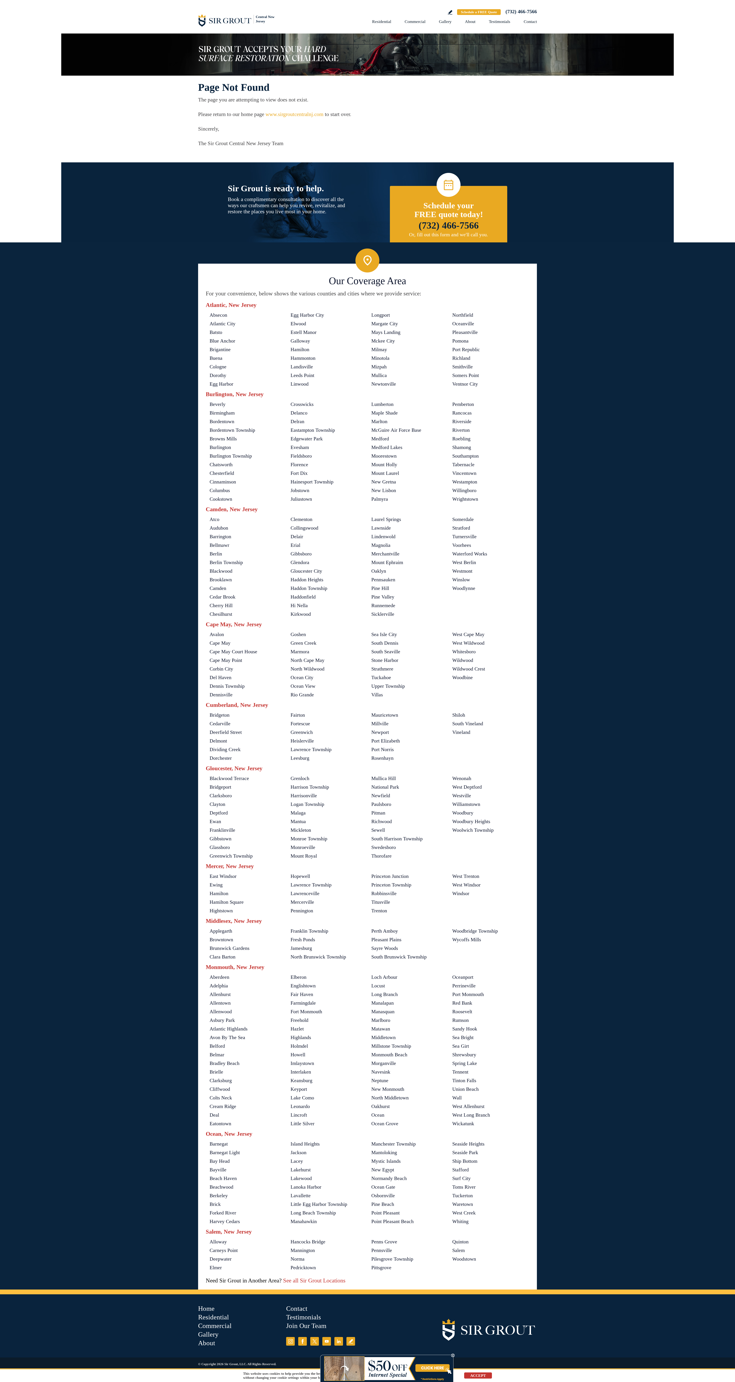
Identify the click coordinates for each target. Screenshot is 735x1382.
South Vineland (467, 723)
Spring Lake (464, 1063)
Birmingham (222, 413)
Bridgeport (220, 787)
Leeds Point (302, 375)
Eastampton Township (313, 430)
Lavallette (301, 1195)
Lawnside (381, 528)
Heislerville (302, 741)
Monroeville (303, 847)
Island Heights (305, 1144)
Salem (458, 1250)
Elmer (216, 1267)
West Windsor (466, 885)
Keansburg (301, 1080)
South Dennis (384, 643)
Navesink (380, 1072)
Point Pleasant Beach (392, 1221)
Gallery (445, 21)
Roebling (461, 439)
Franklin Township (309, 931)
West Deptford (467, 787)
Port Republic (466, 349)
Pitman (378, 813)
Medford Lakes (386, 447)
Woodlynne (463, 588)
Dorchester (221, 758)
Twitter (314, 1341)
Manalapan (382, 1003)
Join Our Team (306, 1326)
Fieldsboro (301, 456)
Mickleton (301, 830)
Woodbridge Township (475, 931)
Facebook (302, 1341)
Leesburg (300, 758)
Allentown (220, 1003)
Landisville (302, 367)
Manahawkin (304, 1221)
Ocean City (302, 677)
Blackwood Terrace (229, 778)
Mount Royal (304, 856)
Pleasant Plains (386, 939)
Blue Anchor (222, 341)
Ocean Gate (383, 1187)
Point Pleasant (385, 1213)
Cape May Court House (233, 651)
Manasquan (382, 1011)
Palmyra (379, 499)
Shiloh (458, 715)
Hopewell (300, 876)
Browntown (221, 939)
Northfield (462, 315)
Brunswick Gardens (229, 948)
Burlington (220, 447)
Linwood (300, 384)
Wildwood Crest (468, 669)
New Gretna (383, 482)
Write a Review (450, 12)
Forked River (223, 1213)
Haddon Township (309, 588)
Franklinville (222, 830)
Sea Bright (463, 1037)
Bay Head (220, 1161)
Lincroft (299, 1115)
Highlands (301, 1037)
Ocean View (303, 686)
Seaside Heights (468, 1144)
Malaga (298, 813)
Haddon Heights (307, 579)
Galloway (300, 341)
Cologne (218, 367)
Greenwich (302, 732)
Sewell (378, 830)
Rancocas (462, 413)
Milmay (379, 349)
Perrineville (464, 986)
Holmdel (299, 1046)
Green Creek (303, 643)
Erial (295, 545)
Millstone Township (391, 1046)
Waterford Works (469, 554)
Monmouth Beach (389, 1054)
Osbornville (383, 1195)
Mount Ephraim (387, 562)
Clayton (217, 804)
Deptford (219, 813)
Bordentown (222, 421)
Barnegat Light (225, 1152)
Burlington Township (231, 456)
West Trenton (465, 876)
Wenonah (461, 778)
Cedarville (220, 723)
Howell (298, 1054)
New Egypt (382, 1170)
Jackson (298, 1152)
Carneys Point (224, 1250)
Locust (378, 986)
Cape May (220, 643)
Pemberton (463, 404)
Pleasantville (465, 332)
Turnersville (464, 536)
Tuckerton (462, 1195)
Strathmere (382, 669)
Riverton (461, 430)
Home (206, 1308)
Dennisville (221, 695)
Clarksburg (221, 1080)
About (470, 21)
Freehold (299, 1020)
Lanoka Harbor (306, 1187)
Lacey (297, 1161)
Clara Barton (222, 957)
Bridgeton (219, 715)
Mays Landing (385, 332)
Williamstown (466, 804)
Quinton (460, 1242)
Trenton (379, 910)
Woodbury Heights (471, 821)
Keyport (299, 1089)
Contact (530, 21)
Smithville (462, 367)
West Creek (464, 1213)
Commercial (415, 21)
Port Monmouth (468, 994)
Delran (297, 421)
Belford (217, 1046)
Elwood (298, 323)
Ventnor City (465, 384)
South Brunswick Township (399, 957)
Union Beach (465, 1089)
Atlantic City (222, 323)
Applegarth (221, 931)
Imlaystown (302, 1063)
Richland (461, 358)
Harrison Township (310, 787)
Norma (298, 1259)
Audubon (219, 528)
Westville (461, 795)
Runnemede (383, 605)
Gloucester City (306, 571)
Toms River (464, 1187)
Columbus (220, 490)
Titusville (380, 902)
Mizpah (379, 367)
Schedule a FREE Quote (479, 12)
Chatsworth (221, 464)
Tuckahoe (381, 677)
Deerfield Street (226, 732)
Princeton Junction (390, 876)
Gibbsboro (301, 554)
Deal (214, 1115)
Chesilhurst (221, 614)
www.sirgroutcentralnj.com (294, 114)
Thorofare (381, 856)
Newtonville (383, 384)
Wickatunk (463, 1123)
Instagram (290, 1341)
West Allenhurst (468, 1106)
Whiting (460, 1221)
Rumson (460, 1020)
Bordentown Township (232, 430)
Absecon (218, 315)
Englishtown (303, 986)
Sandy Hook (464, 1029)
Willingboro (464, 490)
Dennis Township (227, 686)
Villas (377, 695)
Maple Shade (384, 413)
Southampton (465, 456)
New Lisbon (383, 490)
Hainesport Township (312, 482)
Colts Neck (221, 1098)
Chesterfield (222, 473)
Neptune (379, 1080)
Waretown (462, 1204)
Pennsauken (383, 579)
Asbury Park (222, 1020)
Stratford (461, 528)
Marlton (379, 421)
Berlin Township (226, 562)
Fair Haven (302, 994)
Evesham (300, 447)
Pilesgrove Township (392, 1259)
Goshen (298, 634)
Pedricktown (303, 1267)
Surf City (461, 1178)
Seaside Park (465, 1152)
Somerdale (463, 519)
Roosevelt (462, 1011)
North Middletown (390, 1098)
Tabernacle (463, 464)
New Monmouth (387, 1089)
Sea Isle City (384, 634)
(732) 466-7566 (521, 11)
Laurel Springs (386, 519)
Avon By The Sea (227, 1037)
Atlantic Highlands (228, 1029)
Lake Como (302, 1098)
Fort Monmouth (306, 1011)
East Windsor (223, 876)
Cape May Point (226, 660)
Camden (218, 588)
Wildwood (462, 660)
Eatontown (220, 1123)
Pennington (302, 910)
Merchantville (385, 554)
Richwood (381, 821)
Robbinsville (384, 893)
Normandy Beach (389, 1178)
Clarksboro (221, 795)
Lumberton (382, 404)
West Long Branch (471, 1115)
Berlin (216, 554)
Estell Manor (304, 332)
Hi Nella (299, 605)
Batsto (216, 332)
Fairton (298, 715)
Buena (216, 358)
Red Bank (462, 1003)
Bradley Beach (224, 1063)
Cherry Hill (221, 605)
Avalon (217, 634)
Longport (380, 315)
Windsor (460, 893)
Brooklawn (221, 579)
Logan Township (307, 804)
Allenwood (221, 1011)
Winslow (461, 579)
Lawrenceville (305, 893)
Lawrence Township (311, 749)
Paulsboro (381, 804)
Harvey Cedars (225, 1221)
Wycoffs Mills (466, 939)
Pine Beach (382, 1204)
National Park (385, 787)
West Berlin (464, 562)
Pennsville (381, 1250)
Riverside (461, 421)
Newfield (380, 795)
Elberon (298, 977)
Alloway (218, 1242)
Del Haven (220, 677)
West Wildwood (468, 643)
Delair (297, 536)
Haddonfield (303, 597)
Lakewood (301, 1178)
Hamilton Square (227, 902)
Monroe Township (309, 838)
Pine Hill (380, 588)
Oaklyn (378, 571)
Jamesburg (301, 948)
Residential (381, 21)
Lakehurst (301, 1170)
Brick (215, 1204)
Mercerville (302, 902)
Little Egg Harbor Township (319, 1204)
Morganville (383, 1063)
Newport (380, 732)
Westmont (462, 571)
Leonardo (300, 1106)
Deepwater (221, 1259)
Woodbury (462, 813)
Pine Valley (382, 597)
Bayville (218, 1170)
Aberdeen (219, 977)
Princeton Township (391, 885)
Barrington (220, 536)
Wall (457, 1098)
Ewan (215, 821)
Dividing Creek (225, 749)
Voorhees (461, 545)
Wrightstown (465, 499)
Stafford (460, 1170)
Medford (380, 439)
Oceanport (462, 977)
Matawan (380, 1029)
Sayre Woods (384, 948)
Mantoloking (384, 1152)
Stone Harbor (384, 660)
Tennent (460, 1072)
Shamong (461, 447)
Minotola (380, 358)
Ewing (216, 885)
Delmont (218, 741)
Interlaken (301, 1072)
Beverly (217, 404)
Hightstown (221, 910)
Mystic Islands (386, 1161)
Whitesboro (464, 651)
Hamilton (300, 349)
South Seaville (385, 651)
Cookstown (221, 499)
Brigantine (220, 349)
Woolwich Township (473, 830)
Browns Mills (223, 439)
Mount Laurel (385, 473)
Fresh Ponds (303, 939)
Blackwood (221, 571)
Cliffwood (220, 1089)
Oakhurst (380, 1106)
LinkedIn (338, 1341)
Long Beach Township (313, 1213)
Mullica (379, 375)
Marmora (300, 651)
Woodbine (462, 677)
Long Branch (384, 994)
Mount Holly (384, 464)
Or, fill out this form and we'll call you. (448, 234)
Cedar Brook (222, 597)
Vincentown (464, 473)
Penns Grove (384, 1242)
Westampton (464, 482)
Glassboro (220, 847)
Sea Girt (460, 1046)
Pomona (460, 341)
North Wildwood (307, 669)
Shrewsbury (464, 1054)
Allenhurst (220, 994)
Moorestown (384, 456)
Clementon (301, 519)
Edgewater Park (307, 439)
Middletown (383, 1037)
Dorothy (218, 375)
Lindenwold (383, 536)
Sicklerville (382, 614)
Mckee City (383, 341)
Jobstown (300, 490)
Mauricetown (384, 715)
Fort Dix (299, 473)
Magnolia (380, 545)
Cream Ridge (223, 1106)
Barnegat (219, 1144)
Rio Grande (302, 695)
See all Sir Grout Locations (314, 1280)
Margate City (384, 323)
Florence (299, 464)
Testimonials (499, 21)
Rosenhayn (382, 758)
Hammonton (303, 358)
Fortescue (300, 723)
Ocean (377, 1115)
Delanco (299, 413)
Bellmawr (219, 545)
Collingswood (304, 528)
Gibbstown (220, 838)
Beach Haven (223, 1178)
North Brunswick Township (318, 957)
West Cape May (468, 634)
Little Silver (302, 1123)
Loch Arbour (384, 977)
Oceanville (463, 323)
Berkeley (219, 1195)
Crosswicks (302, 404)
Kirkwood (301, 614)
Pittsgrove (381, 1267)
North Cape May (307, 660)
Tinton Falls (464, 1080)
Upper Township (388, 686)
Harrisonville (304, 795)
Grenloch (300, 778)
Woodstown (464, 1259)
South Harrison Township (397, 838)
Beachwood (221, 1187)
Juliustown (301, 499)
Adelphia (219, 986)
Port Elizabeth (385, 741)
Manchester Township (393, 1144)
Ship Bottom (464, 1161)
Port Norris (382, 749)
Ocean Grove (384, 1123)
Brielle (216, 1072)
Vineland (461, 732)
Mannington (303, 1250)
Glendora (300, 562)
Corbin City (221, 669)
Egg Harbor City (307, 315)
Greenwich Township (231, 856)
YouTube (326, 1341)
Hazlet (297, 1029)
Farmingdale (303, 1003)
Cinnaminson (223, 482)
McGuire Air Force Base (396, 430)
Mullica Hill (383, 778)
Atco (214, 519)
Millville (380, 723)
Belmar (217, 1054)
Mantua (298, 821)
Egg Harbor (221, 384)
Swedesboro (383, 847)
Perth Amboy (384, 931)
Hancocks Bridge (308, 1242)
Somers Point (465, 375)
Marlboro (380, 1020)
